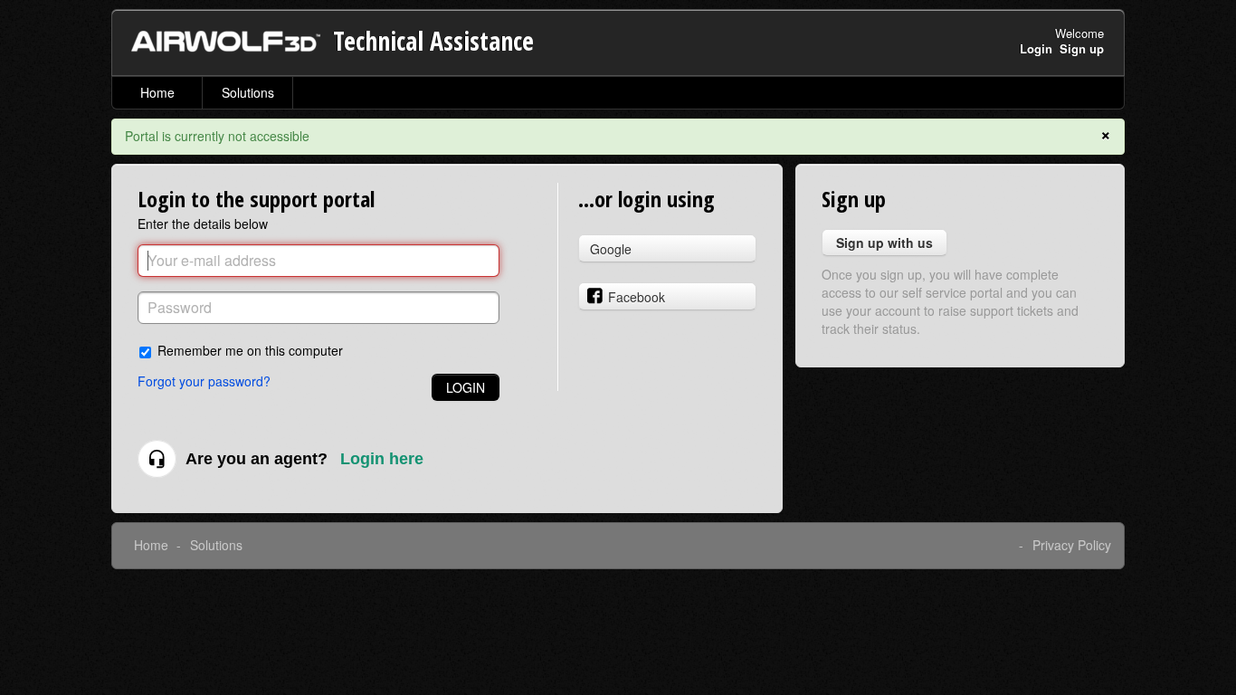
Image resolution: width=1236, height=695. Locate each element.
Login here (381, 459)
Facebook (636, 297)
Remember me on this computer (250, 349)
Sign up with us (884, 242)
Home (157, 92)
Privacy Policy (1071, 545)
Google (611, 249)
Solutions (248, 92)
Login (465, 387)
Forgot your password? (204, 381)
